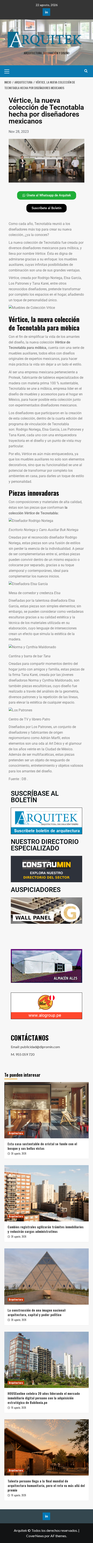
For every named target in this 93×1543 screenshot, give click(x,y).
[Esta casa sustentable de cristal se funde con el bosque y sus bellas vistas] (46, 1110)
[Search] (86, 71)
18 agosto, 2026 (18, 1407)
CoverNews (35, 1536)
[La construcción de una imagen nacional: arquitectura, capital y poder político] (46, 1276)
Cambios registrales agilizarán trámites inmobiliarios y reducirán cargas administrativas (45, 1229)
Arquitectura (16, 1133)
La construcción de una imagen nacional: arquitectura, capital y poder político (37, 1312)
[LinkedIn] (46, 12)
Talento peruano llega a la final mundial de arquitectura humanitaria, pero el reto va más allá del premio (46, 1485)
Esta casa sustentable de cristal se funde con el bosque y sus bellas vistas (42, 1146)
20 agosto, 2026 (18, 1153)
